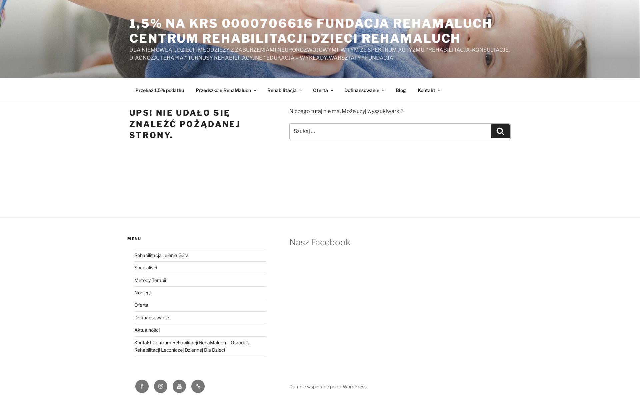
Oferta (320, 90)
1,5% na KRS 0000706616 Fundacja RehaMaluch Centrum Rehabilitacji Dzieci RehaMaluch (310, 31)
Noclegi (142, 292)
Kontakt (426, 90)
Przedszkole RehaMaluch (223, 90)
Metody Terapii (150, 280)
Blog (401, 90)
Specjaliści (145, 267)
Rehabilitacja (282, 90)
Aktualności (147, 330)
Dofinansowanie (361, 90)
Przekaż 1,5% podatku (159, 90)
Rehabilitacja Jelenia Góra (161, 255)
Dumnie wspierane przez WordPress (328, 386)
